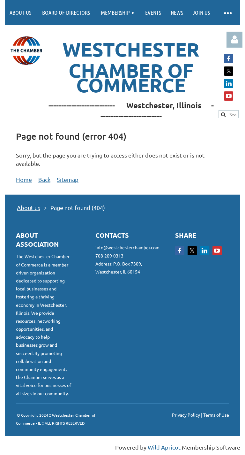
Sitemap (67, 179)
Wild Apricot (164, 447)
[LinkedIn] (228, 83)
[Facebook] (228, 58)
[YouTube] (228, 96)
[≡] (227, 12)
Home (24, 179)
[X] (228, 71)
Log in (234, 40)
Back (44, 179)
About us (28, 207)
